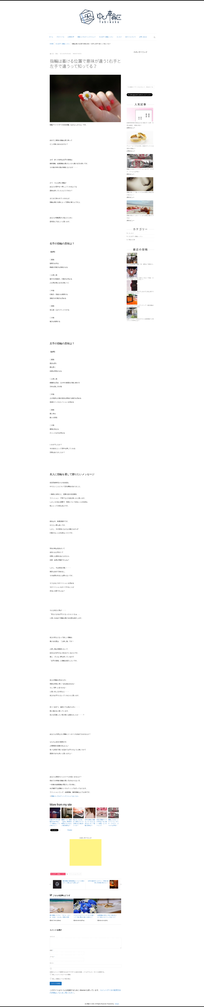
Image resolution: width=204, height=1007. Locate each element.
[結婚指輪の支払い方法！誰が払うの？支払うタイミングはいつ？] (109, 906)
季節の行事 (132, 239)
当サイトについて (130, 37)
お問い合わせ (143, 37)
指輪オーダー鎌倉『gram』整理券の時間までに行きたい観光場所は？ (66, 822)
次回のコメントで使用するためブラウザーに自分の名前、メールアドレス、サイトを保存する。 (77, 972)
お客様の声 (71, 37)
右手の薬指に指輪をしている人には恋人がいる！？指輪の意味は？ (90, 822)
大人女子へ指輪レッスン (106, 37)
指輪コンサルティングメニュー (87, 37)
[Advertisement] (85, 852)
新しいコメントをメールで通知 (61, 974)
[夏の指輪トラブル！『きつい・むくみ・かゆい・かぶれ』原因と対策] (61, 906)
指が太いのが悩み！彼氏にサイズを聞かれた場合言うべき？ (78, 822)
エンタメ (119, 37)
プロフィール (60, 37)
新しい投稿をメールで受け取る (61, 979)
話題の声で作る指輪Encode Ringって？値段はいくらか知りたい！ (55, 822)
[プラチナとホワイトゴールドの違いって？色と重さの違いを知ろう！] (85, 906)
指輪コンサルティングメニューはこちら (65, 796)
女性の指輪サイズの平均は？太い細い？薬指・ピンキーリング (101, 822)
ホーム (51, 37)
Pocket (69, 830)
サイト (52, 963)
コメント (52, 936)
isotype (117, 1004)
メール (52, 956)
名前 (51, 950)
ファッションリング (75, 874)
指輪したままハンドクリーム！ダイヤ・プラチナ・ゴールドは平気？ (113, 822)
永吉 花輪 (54, 53)
